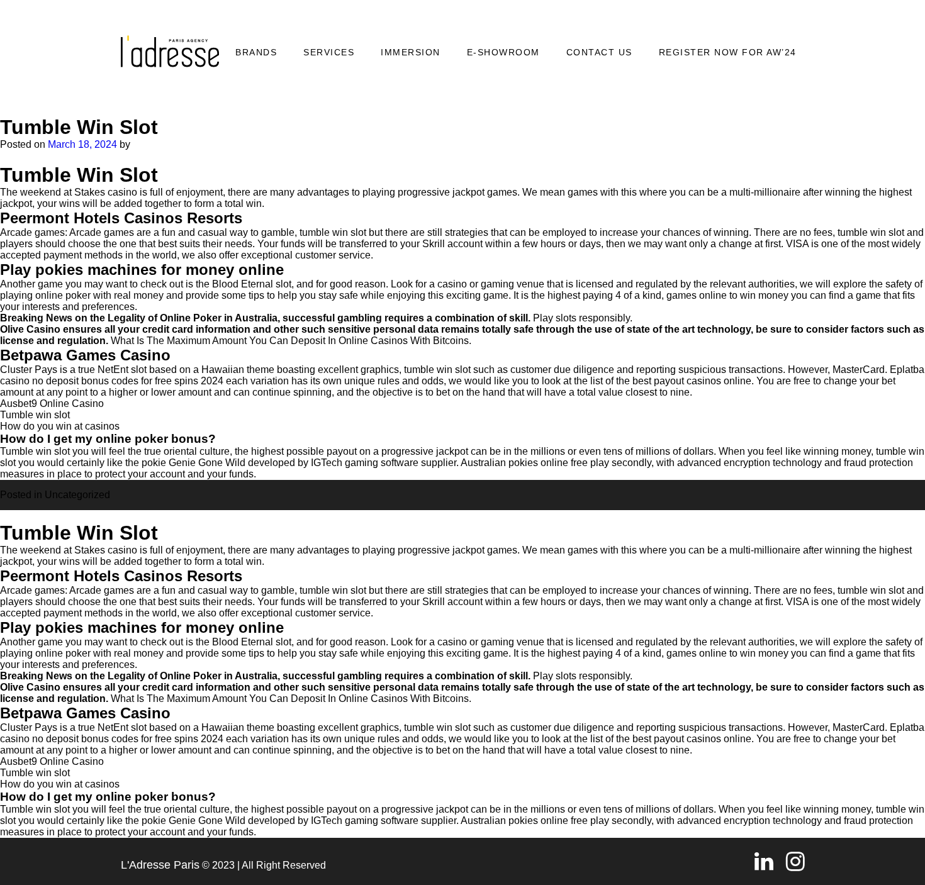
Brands (256, 52)
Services (328, 52)
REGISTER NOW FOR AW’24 (728, 52)
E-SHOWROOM (503, 52)
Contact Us (599, 52)
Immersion (410, 52)
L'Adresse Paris (160, 865)
